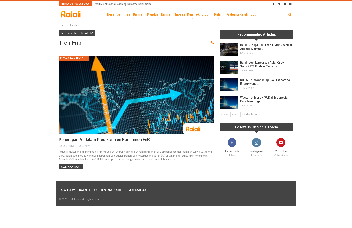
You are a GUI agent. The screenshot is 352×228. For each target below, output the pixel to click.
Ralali (218, 14)
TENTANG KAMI (111, 190)
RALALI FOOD (88, 190)
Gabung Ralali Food (241, 14)
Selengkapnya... (71, 166)
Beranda (113, 14)
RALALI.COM (67, 190)
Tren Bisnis (133, 14)
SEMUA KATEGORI (136, 190)
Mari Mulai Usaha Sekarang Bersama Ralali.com (123, 4)
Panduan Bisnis (158, 14)
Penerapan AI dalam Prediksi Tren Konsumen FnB (104, 139)
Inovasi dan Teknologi (192, 14)
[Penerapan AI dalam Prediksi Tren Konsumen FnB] (136, 94)
